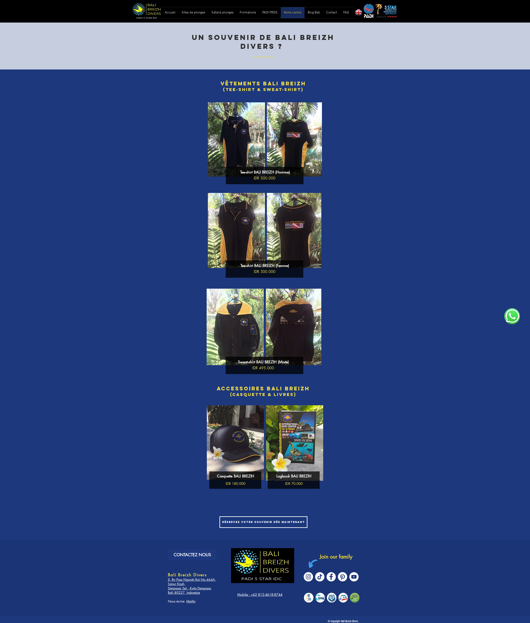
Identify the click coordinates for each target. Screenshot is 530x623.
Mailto (190, 601)
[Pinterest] (342, 576)
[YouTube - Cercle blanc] (354, 576)
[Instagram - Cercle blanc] (308, 576)
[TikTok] (319, 576)
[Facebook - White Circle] (331, 576)
